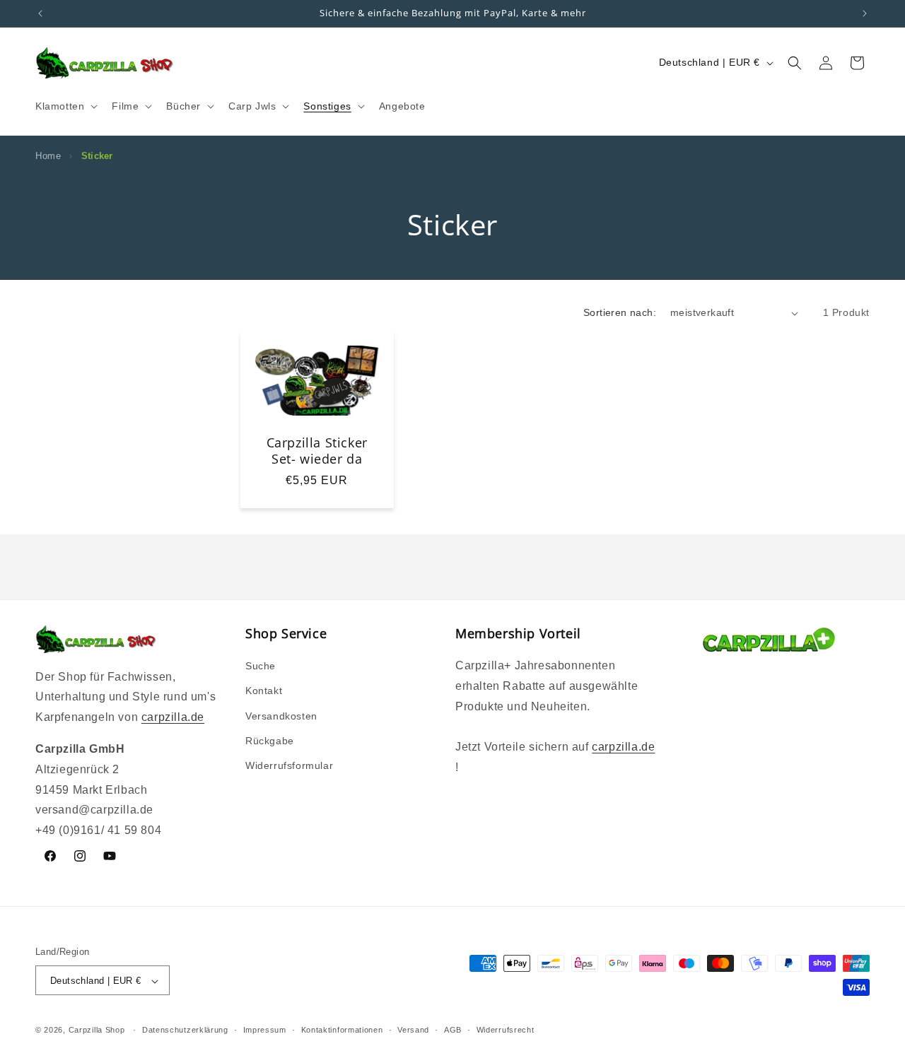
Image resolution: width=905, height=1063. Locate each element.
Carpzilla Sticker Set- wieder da (317, 451)
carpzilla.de (172, 717)
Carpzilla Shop (97, 1030)
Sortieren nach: (619, 312)
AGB (453, 1030)
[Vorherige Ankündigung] (40, 13)
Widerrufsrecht (506, 1030)
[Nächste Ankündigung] (864, 13)
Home (48, 156)
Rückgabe (269, 740)
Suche (260, 665)
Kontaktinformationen (342, 1030)
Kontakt (263, 691)
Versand (413, 1030)
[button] (65, 106)
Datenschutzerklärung (185, 1030)
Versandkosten (281, 716)
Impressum (264, 1030)
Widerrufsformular (289, 765)
